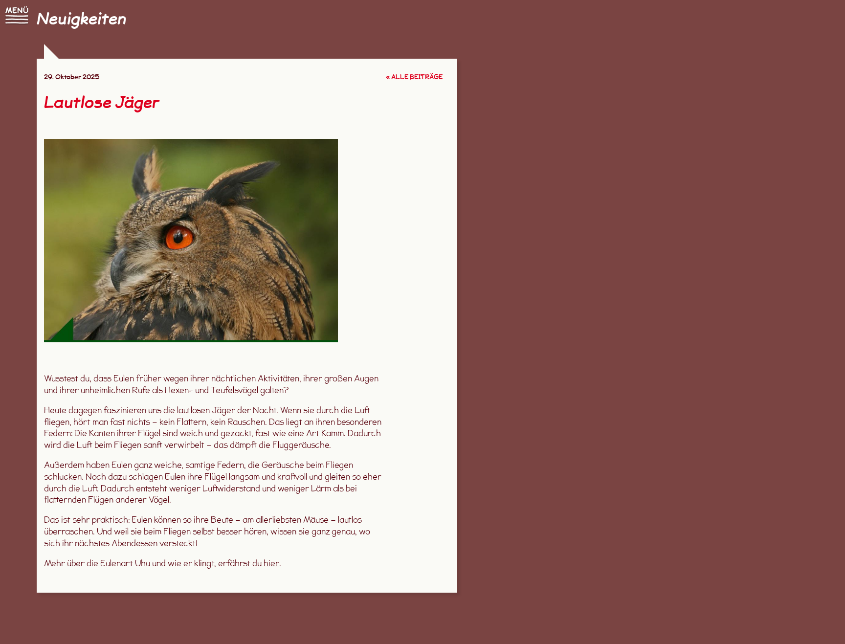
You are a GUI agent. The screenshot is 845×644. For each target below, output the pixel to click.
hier (271, 564)
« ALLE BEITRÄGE (414, 77)
